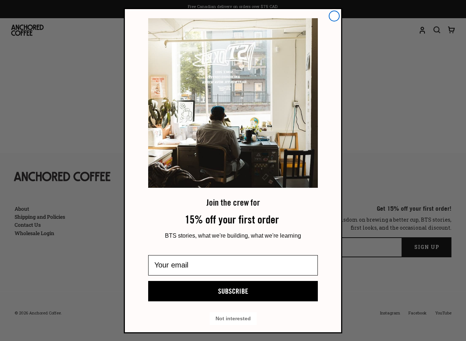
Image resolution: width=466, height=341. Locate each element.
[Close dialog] (334, 16)
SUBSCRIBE (233, 291)
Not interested (233, 318)
